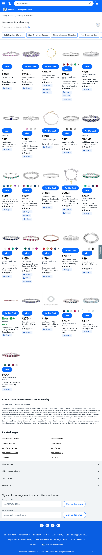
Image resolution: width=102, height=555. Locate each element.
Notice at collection (41, 534)
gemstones (55, 448)
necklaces (54, 457)
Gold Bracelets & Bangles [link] (13, 35)
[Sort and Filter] (98, 25)
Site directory (10, 534)
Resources (7, 485)
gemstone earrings (9, 448)
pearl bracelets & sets (10, 438)
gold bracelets (56, 443)
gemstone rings (57, 452)
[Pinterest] (58, 525)
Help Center (7, 478)
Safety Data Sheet (77, 539)
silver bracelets (57, 438)
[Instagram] (47, 525)
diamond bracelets (9, 443)
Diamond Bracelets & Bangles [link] (64, 35)
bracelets (5, 457)
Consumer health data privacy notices (51, 539)
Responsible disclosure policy (19, 539)
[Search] (90, 3)
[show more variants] (78, 64)
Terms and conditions (27, 551)
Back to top (96, 552)
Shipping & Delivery (11, 471)
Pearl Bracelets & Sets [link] (89, 35)
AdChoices (34, 544)
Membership (7, 464)
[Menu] (4, 3)
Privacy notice (24, 534)
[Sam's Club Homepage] (10, 3)
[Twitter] (52, 525)
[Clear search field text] (87, 3)
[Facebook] (41, 525)
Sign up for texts (74, 504)
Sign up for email (74, 514)
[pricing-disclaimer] (29, 27)
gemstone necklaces (10, 452)
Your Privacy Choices (54, 544)
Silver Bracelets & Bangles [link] (38, 35)
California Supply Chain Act (77, 534)
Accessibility (57, 534)
